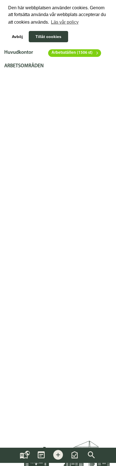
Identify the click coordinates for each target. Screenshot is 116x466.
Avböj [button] (17, 36)
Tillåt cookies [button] (48, 36)
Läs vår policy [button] (65, 22)
